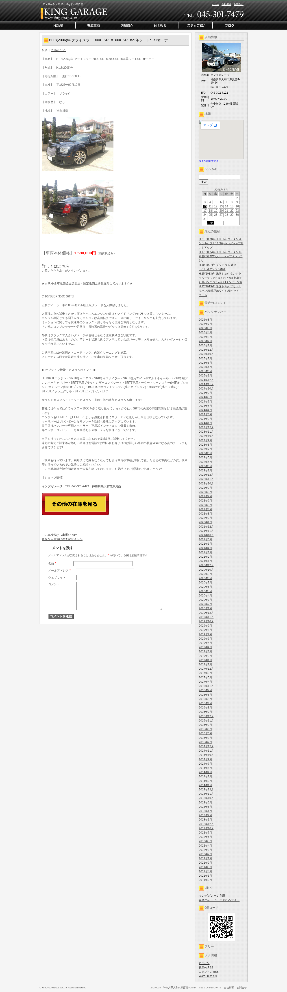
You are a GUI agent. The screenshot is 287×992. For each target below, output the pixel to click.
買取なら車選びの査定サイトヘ (62, 539)
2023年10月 (206, 436)
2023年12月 (206, 427)
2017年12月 (206, 668)
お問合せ (239, 4)
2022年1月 (205, 522)
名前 (52, 563)
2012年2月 (205, 854)
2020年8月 (205, 578)
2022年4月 (205, 509)
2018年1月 (205, 664)
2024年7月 (205, 401)
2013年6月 (205, 802)
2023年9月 (205, 440)
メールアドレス (59, 570)
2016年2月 (205, 711)
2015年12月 (206, 716)
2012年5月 (205, 841)
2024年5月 (205, 405)
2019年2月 (205, 656)
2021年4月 (205, 548)
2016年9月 (205, 690)
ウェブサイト (57, 577)
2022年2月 (205, 517)
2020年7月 (205, 582)
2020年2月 (205, 604)
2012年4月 (205, 845)
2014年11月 (206, 750)
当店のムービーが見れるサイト (219, 900)
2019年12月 (206, 612)
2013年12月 (206, 789)
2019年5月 (205, 642)
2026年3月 (205, 337)
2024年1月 (205, 423)
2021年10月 (206, 535)
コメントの (209, 971)
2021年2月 (205, 556)
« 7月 (210, 223)
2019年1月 (205, 660)
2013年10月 (206, 798)
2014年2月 (205, 781)
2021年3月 (205, 552)
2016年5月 (205, 699)
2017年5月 (205, 677)
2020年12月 (206, 565)
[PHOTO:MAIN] (115, 144)
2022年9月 (205, 487)
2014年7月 (205, 763)
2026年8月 (205, 319)
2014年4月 (205, 772)
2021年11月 (206, 530)
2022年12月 (206, 474)
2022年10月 (206, 483)
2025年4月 (205, 367)
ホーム (215, 4)
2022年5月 (205, 505)
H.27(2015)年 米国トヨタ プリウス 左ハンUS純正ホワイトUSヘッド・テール (220, 291)
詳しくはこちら (56, 266)
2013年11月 (206, 793)
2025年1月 (205, 375)
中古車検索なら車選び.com (59, 535)
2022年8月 (205, 492)
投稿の (206, 967)
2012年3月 (205, 849)
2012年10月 (206, 828)
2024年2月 (205, 418)
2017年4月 (205, 681)
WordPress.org (208, 976)
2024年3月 (205, 414)
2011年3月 (205, 875)
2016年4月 (205, 703)
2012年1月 (205, 858)
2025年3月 (205, 371)
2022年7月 (205, 496)
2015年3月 (205, 737)
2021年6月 (205, 539)
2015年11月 (206, 720)
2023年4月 (205, 462)
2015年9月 (205, 724)
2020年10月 (206, 569)
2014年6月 (205, 768)
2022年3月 (205, 513)
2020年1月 (205, 608)
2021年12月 (206, 526)
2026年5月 (205, 328)
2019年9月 (205, 625)
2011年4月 (205, 871)
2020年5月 (205, 591)
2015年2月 (205, 742)
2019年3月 (205, 651)
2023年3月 (205, 466)
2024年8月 (205, 397)
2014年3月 (205, 776)
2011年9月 (205, 862)
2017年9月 (205, 673)
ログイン (204, 963)
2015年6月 (205, 729)
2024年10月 (206, 388)
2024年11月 (206, 384)
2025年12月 (206, 349)
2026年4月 (205, 332)
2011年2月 (205, 880)
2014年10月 (206, 755)
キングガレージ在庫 (212, 895)
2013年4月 (205, 811)
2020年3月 (205, 599)
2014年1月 (205, 785)
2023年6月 (205, 453)
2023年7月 (205, 449)
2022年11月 (206, 479)
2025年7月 (205, 358)
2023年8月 (205, 444)
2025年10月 (206, 354)
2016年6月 (205, 694)
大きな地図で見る (209, 161)
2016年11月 (206, 686)
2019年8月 (205, 629)
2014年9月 (205, 759)
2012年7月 (205, 832)
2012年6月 (205, 836)
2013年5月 (205, 806)
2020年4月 (205, 595)
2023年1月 (205, 470)
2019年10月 (206, 621)
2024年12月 (206, 380)
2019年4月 (205, 647)
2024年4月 (205, 410)
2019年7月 (205, 634)
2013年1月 (205, 819)
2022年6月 (205, 500)
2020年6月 (205, 586)
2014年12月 (206, 746)
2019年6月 (205, 638)
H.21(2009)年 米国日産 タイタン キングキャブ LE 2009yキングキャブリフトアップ (221, 243)
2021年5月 (205, 543)
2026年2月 (205, 341)
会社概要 (226, 4)
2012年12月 (206, 824)
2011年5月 (205, 867)
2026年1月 (205, 345)
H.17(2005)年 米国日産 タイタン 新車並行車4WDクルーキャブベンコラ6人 (221, 256)
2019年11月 (206, 617)
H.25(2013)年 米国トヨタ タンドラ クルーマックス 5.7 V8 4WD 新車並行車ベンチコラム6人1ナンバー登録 (220, 278)
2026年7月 (205, 324)
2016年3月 (205, 707)
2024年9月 (205, 392)
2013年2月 (205, 815)
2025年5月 (205, 362)
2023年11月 (206, 431)
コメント (54, 584)
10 (205, 206)
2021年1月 (205, 561)
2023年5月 (205, 457)
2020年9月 (205, 574)
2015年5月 (205, 733)
